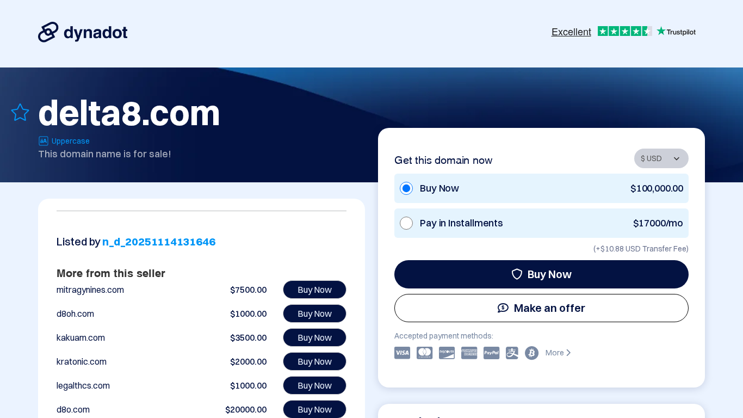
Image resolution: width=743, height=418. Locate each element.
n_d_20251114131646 (158, 241)
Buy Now (550, 274)
